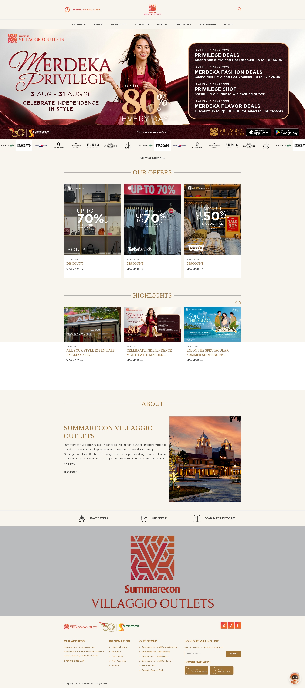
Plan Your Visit (119, 661)
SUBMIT (234, 653)
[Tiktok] (231, 625)
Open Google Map (74, 661)
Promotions (79, 24)
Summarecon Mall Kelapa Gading (159, 647)
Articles (228, 24)
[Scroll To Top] (299, 684)
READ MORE (70, 472)
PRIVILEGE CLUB (183, 24)
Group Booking (207, 24)
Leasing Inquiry (119, 647)
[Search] (239, 10)
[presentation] (236, 302)
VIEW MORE (72, 269)
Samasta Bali (149, 665)
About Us (116, 651)
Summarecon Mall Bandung (156, 661)
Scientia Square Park (152, 670)
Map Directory (118, 24)
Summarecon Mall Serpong (156, 651)
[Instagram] (224, 625)
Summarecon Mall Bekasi (155, 656)
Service (116, 665)
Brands (98, 24)
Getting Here (142, 24)
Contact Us (117, 656)
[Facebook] (238, 625)
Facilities (162, 24)
